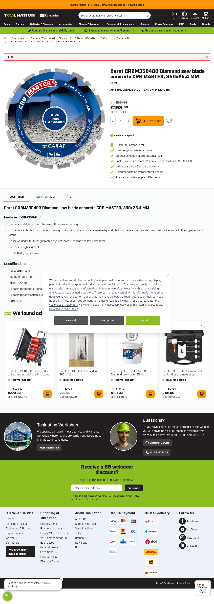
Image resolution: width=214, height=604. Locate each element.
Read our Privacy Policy (63, 308)
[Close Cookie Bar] (168, 275)
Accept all (143, 320)
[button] (7, 596)
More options (107, 320)
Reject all (71, 320)
